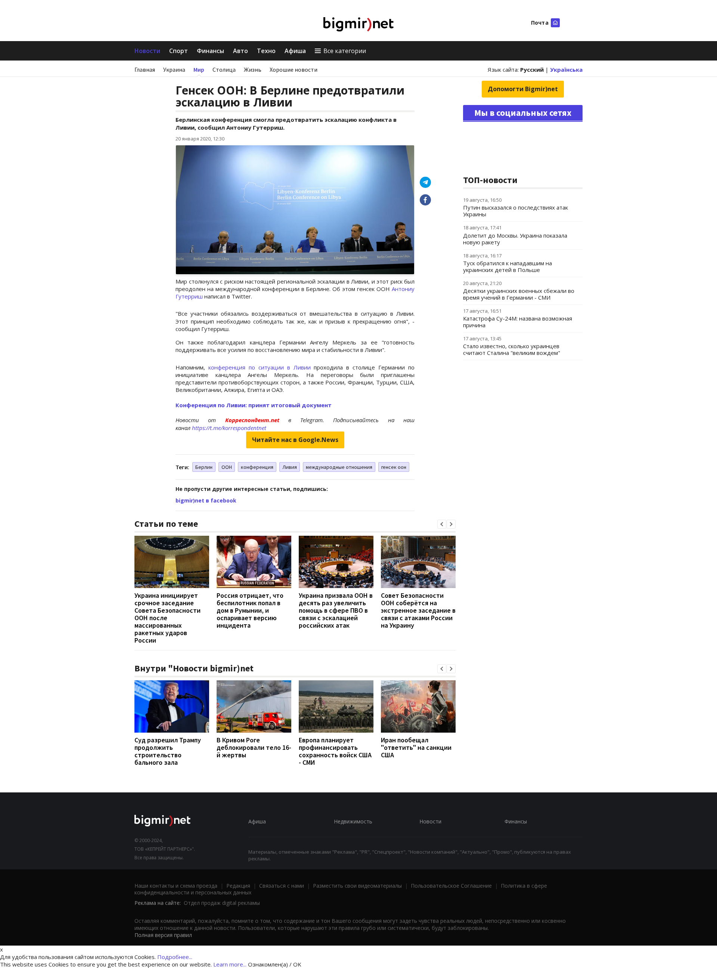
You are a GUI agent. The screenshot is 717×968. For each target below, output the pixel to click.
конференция (257, 467)
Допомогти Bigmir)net (523, 89)
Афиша (295, 51)
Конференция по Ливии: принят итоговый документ (254, 405)
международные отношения (339, 467)
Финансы (210, 51)
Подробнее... (174, 957)
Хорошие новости (293, 69)
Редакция (238, 885)
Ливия (289, 467)
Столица (224, 69)
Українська (566, 69)
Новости (147, 51)
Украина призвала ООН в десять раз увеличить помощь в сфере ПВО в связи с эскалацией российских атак (336, 610)
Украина (174, 69)
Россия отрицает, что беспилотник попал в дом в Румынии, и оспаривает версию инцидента (250, 610)
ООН (226, 467)
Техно (266, 51)
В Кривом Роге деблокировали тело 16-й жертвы (254, 747)
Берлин (203, 467)
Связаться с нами (281, 885)
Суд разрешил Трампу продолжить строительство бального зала (167, 751)
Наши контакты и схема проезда (175, 885)
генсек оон (393, 467)
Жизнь (252, 69)
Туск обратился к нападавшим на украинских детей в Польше (507, 266)
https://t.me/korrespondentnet (229, 428)
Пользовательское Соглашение (451, 885)
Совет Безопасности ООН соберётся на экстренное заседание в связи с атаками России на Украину (418, 610)
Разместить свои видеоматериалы (357, 885)
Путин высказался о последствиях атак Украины (515, 211)
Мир (198, 69)
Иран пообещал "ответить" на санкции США (416, 747)
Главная (144, 69)
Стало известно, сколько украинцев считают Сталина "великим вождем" (511, 349)
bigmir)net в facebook (206, 500)
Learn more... (229, 964)
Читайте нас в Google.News (295, 440)
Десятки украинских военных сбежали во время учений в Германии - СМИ (518, 294)
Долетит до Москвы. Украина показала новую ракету (515, 239)
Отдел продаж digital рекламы (222, 902)
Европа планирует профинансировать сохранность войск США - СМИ (335, 751)
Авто (240, 51)
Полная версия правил (163, 934)
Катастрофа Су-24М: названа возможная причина (517, 322)
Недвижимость (353, 821)
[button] (441, 524)
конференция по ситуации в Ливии (259, 367)
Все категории (344, 51)
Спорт (178, 51)
